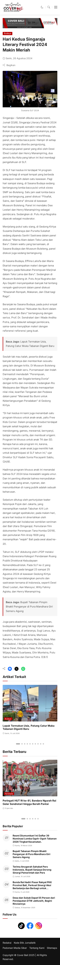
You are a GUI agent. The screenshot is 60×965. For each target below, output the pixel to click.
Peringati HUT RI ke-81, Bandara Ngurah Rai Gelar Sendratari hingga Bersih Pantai (29, 802)
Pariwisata (9, 794)
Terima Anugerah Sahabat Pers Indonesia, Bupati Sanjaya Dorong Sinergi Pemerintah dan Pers (32, 869)
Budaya (7, 33)
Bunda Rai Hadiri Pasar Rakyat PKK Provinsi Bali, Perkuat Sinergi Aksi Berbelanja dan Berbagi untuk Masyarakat (32, 887)
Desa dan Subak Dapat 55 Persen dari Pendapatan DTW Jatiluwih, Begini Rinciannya (34, 900)
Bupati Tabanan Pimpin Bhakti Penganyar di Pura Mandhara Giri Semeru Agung (29, 607)
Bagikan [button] (10, 65)
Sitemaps (52, 948)
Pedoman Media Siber (15, 948)
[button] (42, 7)
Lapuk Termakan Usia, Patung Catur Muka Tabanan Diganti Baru (28, 727)
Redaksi (7, 942)
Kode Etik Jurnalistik (25, 942)
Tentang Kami (36, 948)
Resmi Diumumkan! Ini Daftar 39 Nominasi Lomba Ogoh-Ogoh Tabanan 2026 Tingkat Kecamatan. (35, 838)
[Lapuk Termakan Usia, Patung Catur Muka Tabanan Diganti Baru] (30, 719)
